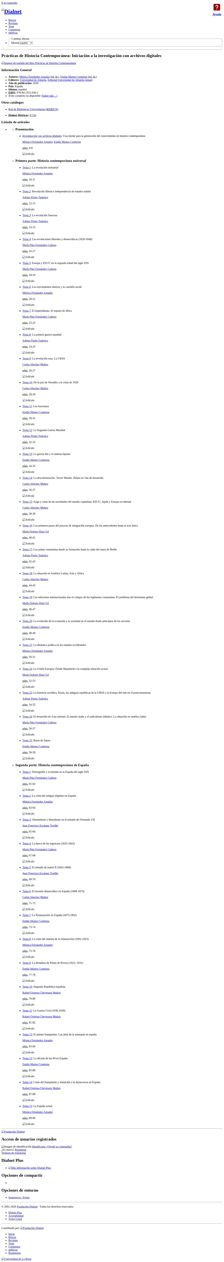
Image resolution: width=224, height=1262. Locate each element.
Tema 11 (27, 406)
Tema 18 (27, 573)
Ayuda (216, 7)
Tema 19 (27, 597)
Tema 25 (27, 740)
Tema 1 (26, 167)
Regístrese (20, 1149)
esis (11, 26)
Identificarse (39, 1146)
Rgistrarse (14, 1252)
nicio (11, 1234)
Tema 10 (27, 382)
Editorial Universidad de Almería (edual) (70, 79)
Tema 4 (26, 239)
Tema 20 (27, 621)
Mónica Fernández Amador (34, 76)
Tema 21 (27, 644)
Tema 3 (26, 215)
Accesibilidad (15, 1215)
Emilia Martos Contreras (73, 76)
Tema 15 (27, 501)
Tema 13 (27, 453)
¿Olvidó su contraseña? (59, 1146)
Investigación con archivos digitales (42, 135)
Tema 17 (27, 549)
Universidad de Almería (33, 79)
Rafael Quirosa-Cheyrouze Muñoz (41, 992)
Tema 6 (26, 286)
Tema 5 (26, 263)
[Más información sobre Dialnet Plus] (29, 1167)
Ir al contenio (9, 2)
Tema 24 (27, 716)
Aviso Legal (15, 1218)
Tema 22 (27, 668)
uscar (12, 20)
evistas (13, 23)
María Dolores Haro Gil (35, 531)
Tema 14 (27, 477)
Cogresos (14, 29)
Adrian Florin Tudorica (35, 197)
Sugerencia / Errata (18, 1197)
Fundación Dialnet (27, 1206)
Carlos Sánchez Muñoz (35, 364)
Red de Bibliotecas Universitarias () (33, 109)
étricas (13, 32)
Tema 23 (27, 692)
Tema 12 (27, 430)
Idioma (15, 42)
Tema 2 (26, 191)
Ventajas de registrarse (13, 1152)
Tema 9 (26, 358)
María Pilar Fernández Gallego (39, 245)
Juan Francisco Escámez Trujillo (40, 825)
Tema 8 (26, 334)
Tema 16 (27, 525)
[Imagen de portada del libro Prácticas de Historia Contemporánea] (38, 63)
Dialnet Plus (15, 1212)
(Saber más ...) (49, 95)
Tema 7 (26, 310)
